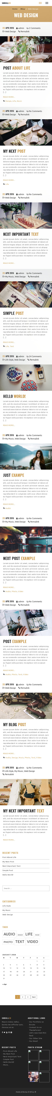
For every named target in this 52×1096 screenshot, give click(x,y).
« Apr (5, 984)
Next (34, 997)
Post (16, 68)
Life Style (9, 360)
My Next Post (8, 861)
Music (19, 101)
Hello (14, 396)
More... (6, 1065)
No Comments (35, 111)
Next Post (19, 558)
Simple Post (8, 870)
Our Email (33, 1041)
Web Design (10, 31)
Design (8, 101)
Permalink (25, 31)
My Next (14, 151)
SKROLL (6, 3)
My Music (9, 276)
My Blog (14, 724)
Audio (8, 508)
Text (12, 346)
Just (13, 475)
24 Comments (35, 356)
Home (14, 9)
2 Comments (35, 28)
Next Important (21, 234)
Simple (13, 313)
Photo (14, 591)
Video (20, 591)
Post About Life (9, 857)
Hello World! (8, 875)
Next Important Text (12, 866)
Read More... (9, 97)
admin (21, 28)
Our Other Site (35, 1038)
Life (14, 101)
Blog (23, 9)
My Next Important (23, 811)
